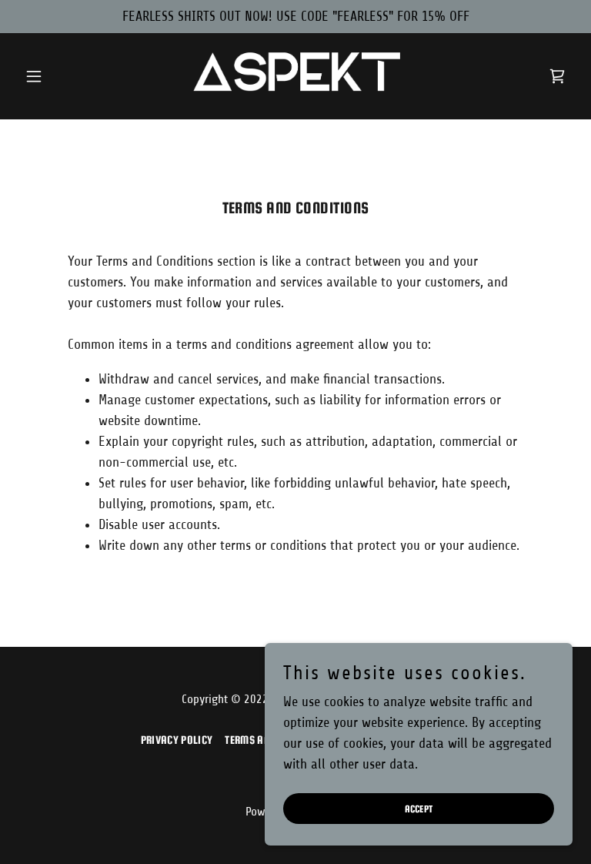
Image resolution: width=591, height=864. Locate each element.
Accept (419, 809)
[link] (295, 76)
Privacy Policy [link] (176, 739)
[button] (60, 76)
